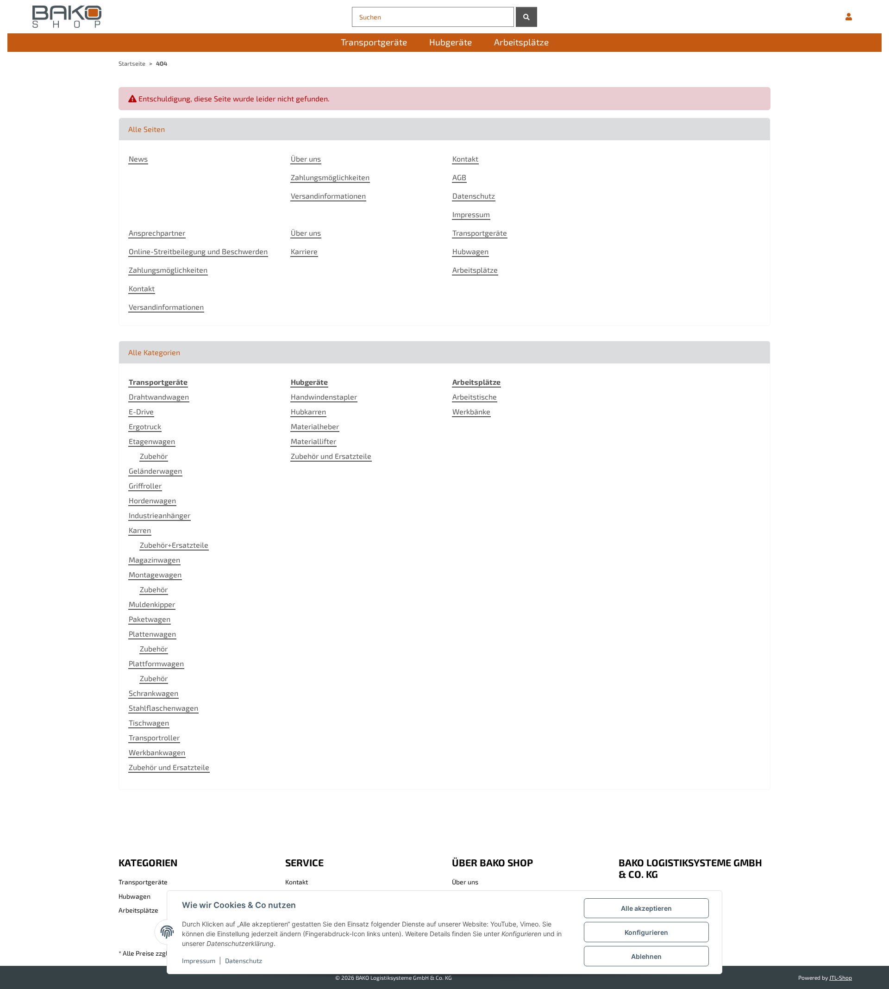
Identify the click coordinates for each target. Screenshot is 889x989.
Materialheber (315, 426)
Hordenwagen (152, 500)
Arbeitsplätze (475, 269)
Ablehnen (646, 956)
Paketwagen (149, 618)
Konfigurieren (646, 932)
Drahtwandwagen (159, 396)
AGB (459, 177)
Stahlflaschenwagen (163, 707)
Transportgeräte (479, 232)
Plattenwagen (152, 633)
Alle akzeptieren (646, 908)
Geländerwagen (155, 470)
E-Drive (141, 411)
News (138, 158)
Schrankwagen (153, 693)
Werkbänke (471, 411)
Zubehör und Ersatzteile (169, 767)
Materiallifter (313, 441)
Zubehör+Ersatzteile (174, 544)
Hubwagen (470, 251)
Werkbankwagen (157, 752)
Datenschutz (243, 960)
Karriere (304, 251)
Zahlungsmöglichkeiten (330, 177)
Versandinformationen (328, 195)
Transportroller (154, 737)
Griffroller (145, 485)
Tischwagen (149, 722)
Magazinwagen (154, 559)
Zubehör (154, 455)
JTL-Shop (840, 977)
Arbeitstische (474, 396)
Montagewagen (155, 574)
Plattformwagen (156, 663)
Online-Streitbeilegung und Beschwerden (198, 251)
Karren (140, 530)
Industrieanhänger (159, 515)
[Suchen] (526, 17)
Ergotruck (145, 426)
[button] (848, 16)
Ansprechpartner (157, 232)
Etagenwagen (152, 441)
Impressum (198, 960)
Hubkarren (308, 411)
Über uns (306, 158)
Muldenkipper (152, 604)
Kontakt (465, 158)
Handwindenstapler (324, 396)
